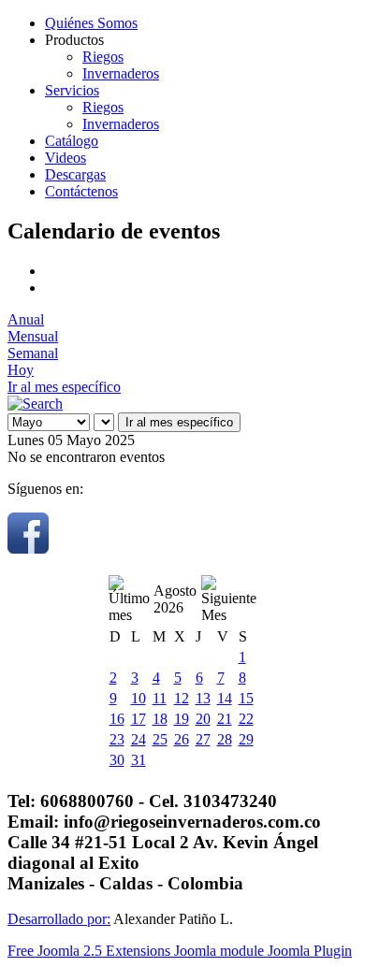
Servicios (72, 90)
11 (160, 698)
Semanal (32, 353)
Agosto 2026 (175, 599)
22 (246, 719)
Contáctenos (81, 191)
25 (160, 739)
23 (117, 739)
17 (138, 719)
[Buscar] (35, 403)
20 (203, 719)
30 (117, 760)
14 (224, 698)
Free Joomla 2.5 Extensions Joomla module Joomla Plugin (179, 951)
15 (246, 698)
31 (138, 760)
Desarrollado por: (58, 919)
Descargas (75, 174)
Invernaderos (120, 73)
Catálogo (71, 141)
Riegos (103, 57)
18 (160, 719)
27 (203, 739)
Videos (65, 158)
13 (203, 698)
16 (117, 719)
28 (224, 739)
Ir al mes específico (64, 387)
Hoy (20, 370)
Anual (25, 319)
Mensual (32, 336)
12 (181, 698)
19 (181, 719)
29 (246, 739)
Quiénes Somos (91, 23)
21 (224, 719)
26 (181, 739)
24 (138, 739)
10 (138, 698)
